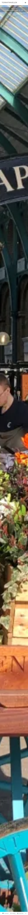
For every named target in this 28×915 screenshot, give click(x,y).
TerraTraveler (9, 3)
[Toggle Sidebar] (25, 2)
